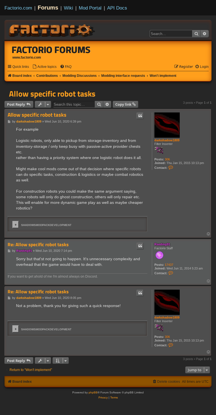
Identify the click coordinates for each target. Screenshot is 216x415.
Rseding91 (162, 244)
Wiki (68, 7)
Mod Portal (90, 7)
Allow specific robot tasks (52, 94)
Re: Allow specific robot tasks (38, 245)
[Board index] (52, 30)
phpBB (93, 392)
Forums (48, 7)
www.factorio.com (26, 57)
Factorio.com (18, 7)
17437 (169, 264)
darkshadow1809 (166, 140)
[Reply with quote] (140, 115)
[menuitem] (44, 67)
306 (167, 159)
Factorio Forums (51, 50)
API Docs (117, 7)
